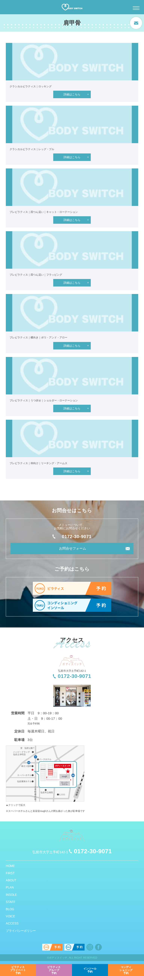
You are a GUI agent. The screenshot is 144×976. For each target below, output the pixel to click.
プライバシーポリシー (21, 930)
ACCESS (12, 923)
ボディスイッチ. (58, 957)
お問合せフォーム (72, 548)
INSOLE (11, 894)
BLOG (10, 909)
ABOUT (11, 880)
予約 (18, 970)
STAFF (10, 901)
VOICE (10, 916)
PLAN (10, 887)
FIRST (10, 873)
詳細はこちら (72, 94)
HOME (10, 866)
